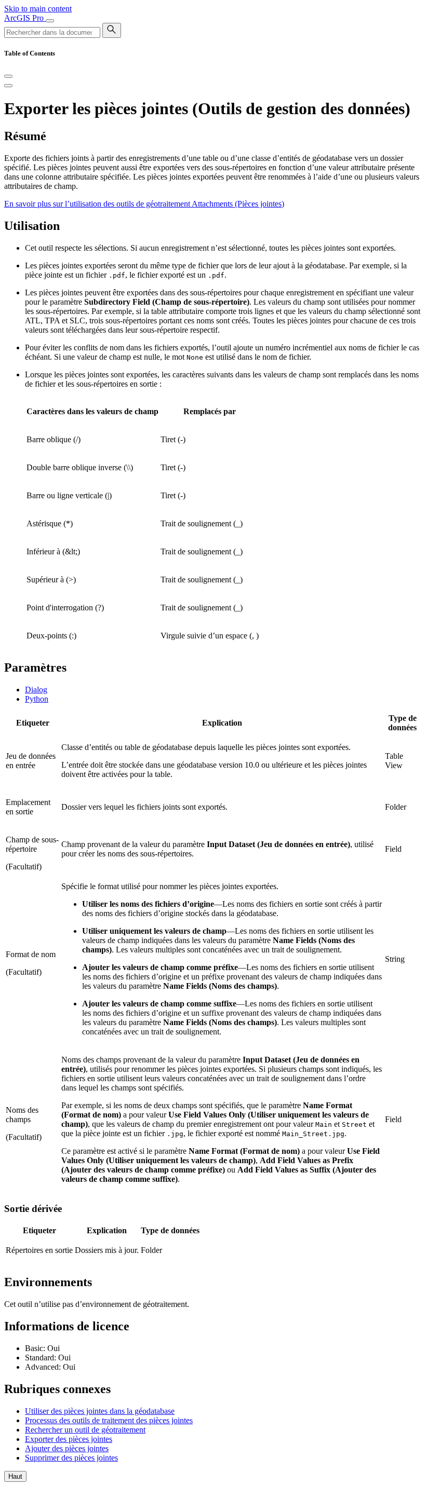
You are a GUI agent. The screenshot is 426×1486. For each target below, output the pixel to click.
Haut (15, 1476)
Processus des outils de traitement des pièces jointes (109, 1420)
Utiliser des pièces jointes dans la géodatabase (100, 1411)
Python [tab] (36, 698)
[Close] (8, 76)
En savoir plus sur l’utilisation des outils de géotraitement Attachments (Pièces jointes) (144, 203)
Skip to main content (38, 8)
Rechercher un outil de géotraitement (85, 1429)
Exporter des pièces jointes (68, 1439)
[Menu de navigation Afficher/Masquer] (50, 20)
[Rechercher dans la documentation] (111, 30)
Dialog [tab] (36, 689)
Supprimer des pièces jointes (71, 1457)
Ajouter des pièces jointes (67, 1448)
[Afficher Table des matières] (8, 85)
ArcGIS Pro (25, 17)
